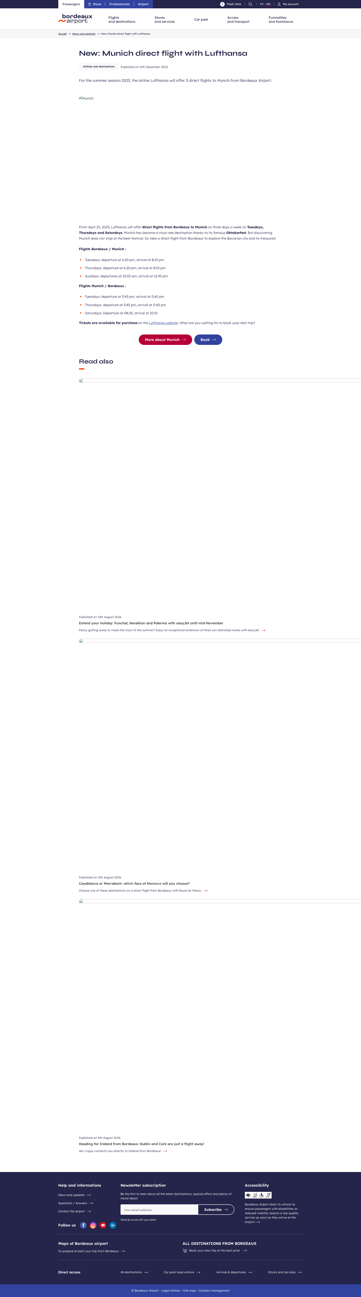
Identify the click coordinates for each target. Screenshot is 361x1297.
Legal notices (170, 1290)
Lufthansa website (163, 323)
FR (261, 4)
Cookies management (214, 1290)
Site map (189, 1290)
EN (268, 4)
